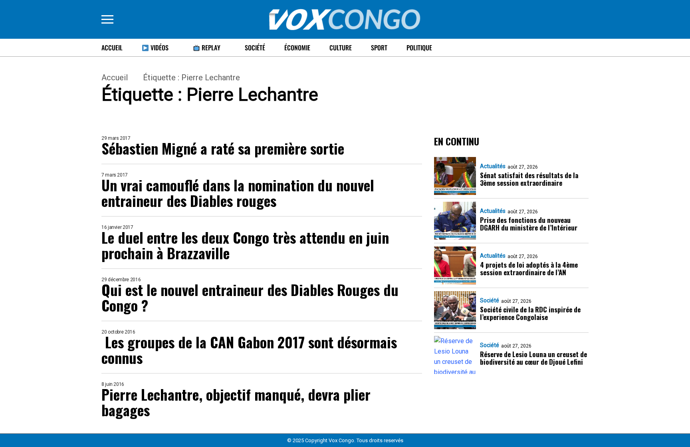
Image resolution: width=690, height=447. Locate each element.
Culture (340, 47)
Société (255, 47)
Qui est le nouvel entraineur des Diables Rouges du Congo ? (250, 297)
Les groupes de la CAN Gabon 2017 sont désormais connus (249, 349)
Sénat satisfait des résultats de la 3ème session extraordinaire (529, 179)
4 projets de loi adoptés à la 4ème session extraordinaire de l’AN (529, 268)
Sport (379, 47)
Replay (210, 47)
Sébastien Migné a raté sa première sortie (222, 148)
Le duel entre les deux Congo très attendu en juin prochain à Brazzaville (245, 244)
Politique (419, 47)
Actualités (493, 166)
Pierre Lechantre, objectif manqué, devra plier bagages (236, 401)
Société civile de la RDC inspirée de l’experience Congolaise (530, 313)
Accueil (112, 47)
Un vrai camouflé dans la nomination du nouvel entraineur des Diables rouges (237, 192)
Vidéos (159, 47)
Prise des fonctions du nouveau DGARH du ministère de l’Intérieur (528, 223)
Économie (297, 47)
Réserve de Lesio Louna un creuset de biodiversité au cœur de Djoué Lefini (533, 358)
